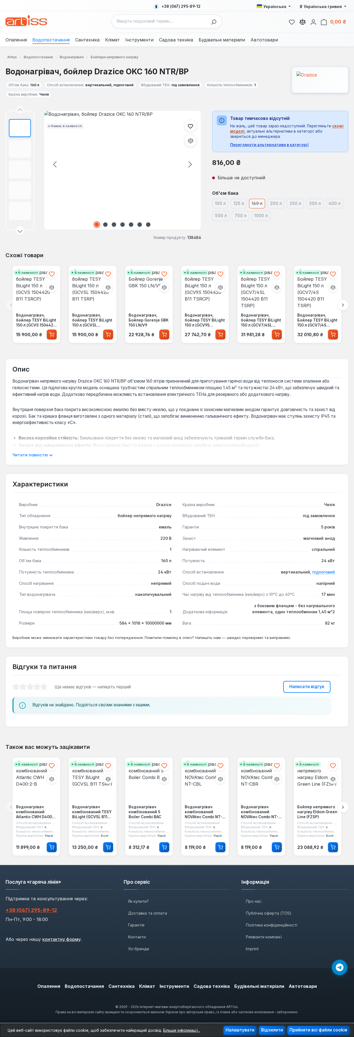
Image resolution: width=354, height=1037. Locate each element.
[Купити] (52, 334)
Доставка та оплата (147, 913)
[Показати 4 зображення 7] (122, 224)
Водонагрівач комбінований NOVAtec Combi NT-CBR (259, 812)
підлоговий (323, 572)
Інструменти (174, 986)
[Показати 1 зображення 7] (97, 224)
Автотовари (303, 986)
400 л (336, 204)
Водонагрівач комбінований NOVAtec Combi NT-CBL (203, 812)
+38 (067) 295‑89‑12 (31, 910)
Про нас (253, 901)
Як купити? (138, 901)
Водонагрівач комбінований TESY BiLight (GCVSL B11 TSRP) (92, 812)
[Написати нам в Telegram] (339, 967)
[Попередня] (55, 164)
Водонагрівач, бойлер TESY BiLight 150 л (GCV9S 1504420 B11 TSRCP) (205, 320)
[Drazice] (319, 80)
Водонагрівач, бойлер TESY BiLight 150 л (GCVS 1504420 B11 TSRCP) (36, 320)
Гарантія (136, 925)
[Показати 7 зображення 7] (148, 224)
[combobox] (160, 21)
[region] (103, 170)
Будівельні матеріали (259, 986)
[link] (292, 21)
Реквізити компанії (264, 937)
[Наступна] (190, 164)
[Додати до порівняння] (190, 141)
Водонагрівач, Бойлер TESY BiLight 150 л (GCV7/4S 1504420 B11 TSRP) (317, 320)
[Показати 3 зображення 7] (114, 224)
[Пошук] (215, 21)
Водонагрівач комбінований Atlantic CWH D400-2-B (35, 812)
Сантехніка (121, 986)
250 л (297, 204)
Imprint (252, 948)
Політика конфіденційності (271, 925)
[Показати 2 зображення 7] (105, 224)
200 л (277, 204)
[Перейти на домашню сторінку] (26, 20)
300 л (316, 204)
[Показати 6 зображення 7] (139, 224)
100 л (221, 204)
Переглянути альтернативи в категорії (269, 145)
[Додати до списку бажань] (190, 126)
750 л (242, 216)
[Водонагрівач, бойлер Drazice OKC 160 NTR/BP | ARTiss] (122, 170)
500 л (222, 216)
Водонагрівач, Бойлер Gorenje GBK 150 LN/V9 (149, 320)
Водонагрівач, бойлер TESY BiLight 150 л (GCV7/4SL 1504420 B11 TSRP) (261, 320)
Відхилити (272, 1030)
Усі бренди (138, 948)
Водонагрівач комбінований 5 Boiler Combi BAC (145, 812)
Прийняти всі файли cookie (318, 1030)
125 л (240, 204)
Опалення (48, 986)
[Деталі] (52, 847)
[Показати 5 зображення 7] (131, 224)
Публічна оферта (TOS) (268, 913)
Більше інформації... (181, 1030)
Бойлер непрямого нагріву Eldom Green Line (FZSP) (317, 812)
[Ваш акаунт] (313, 21)
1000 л (262, 216)
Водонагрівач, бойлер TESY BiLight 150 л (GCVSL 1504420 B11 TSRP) (92, 320)
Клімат (147, 986)
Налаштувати (240, 1030)
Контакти (137, 937)
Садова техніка (212, 986)
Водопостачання (84, 986)
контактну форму (61, 939)
